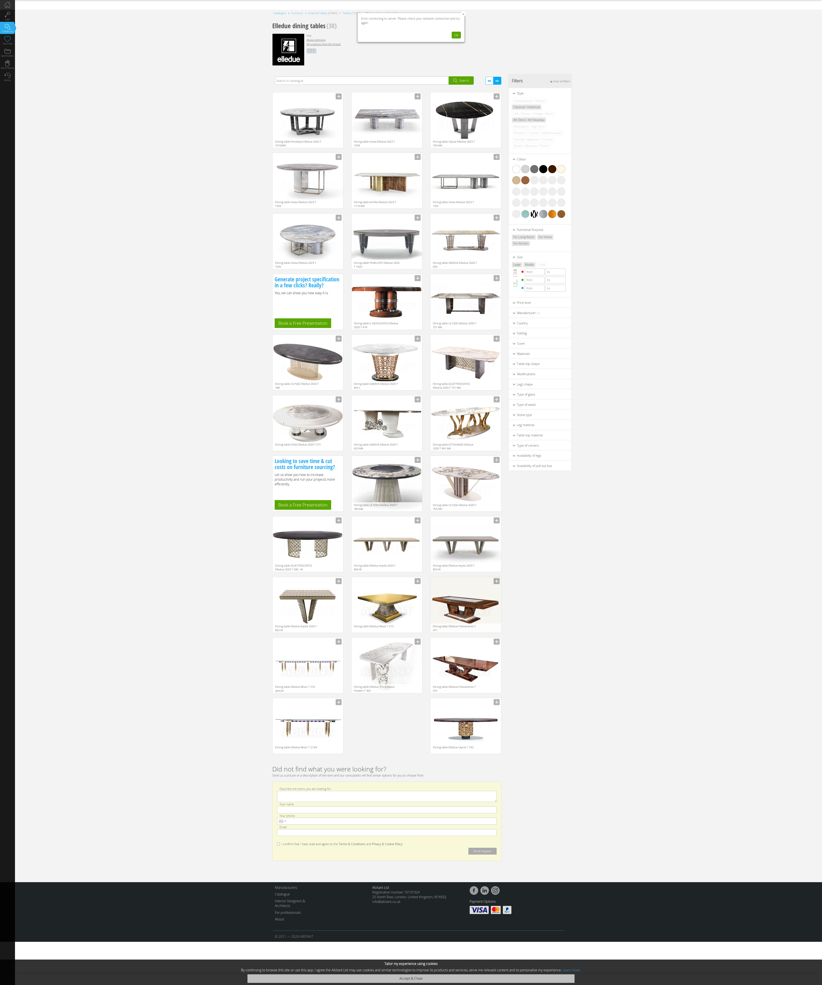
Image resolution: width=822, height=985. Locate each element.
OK (456, 35)
